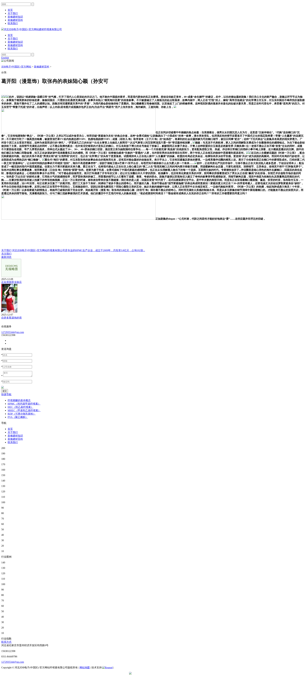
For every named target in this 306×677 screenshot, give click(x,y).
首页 (10, 35)
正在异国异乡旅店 (11, 282)
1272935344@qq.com (12, 332)
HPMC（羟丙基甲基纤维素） (24, 403)
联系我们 (13, 48)
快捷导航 (6, 394)
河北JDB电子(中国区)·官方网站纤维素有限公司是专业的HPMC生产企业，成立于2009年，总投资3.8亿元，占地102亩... (78, 250)
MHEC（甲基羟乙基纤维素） (24, 410)
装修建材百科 (15, 45)
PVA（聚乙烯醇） (18, 417)
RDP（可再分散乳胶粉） (22, 413)
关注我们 (6, 253)
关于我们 (13, 38)
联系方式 (6, 642)
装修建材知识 (15, 42)
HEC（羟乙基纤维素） (20, 407)
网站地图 (85, 667)
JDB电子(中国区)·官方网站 (16, 66)
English (5, 57)
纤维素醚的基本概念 (19, 400)
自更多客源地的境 (11, 317)
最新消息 (6, 257)
